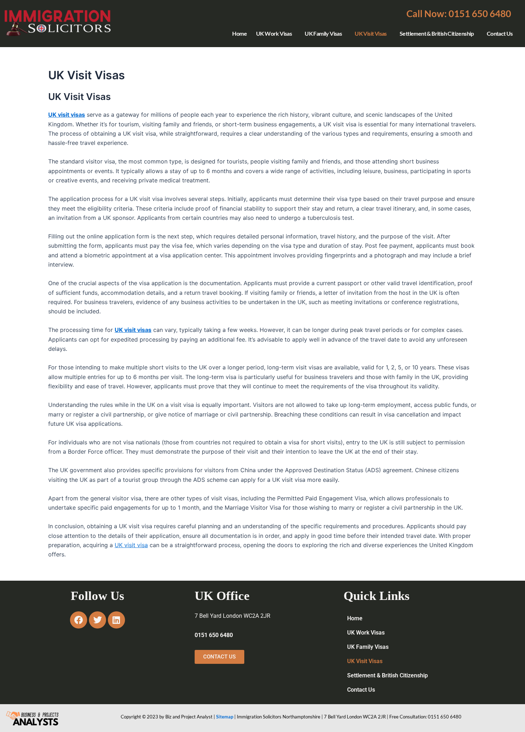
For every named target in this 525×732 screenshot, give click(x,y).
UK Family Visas (323, 33)
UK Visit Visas (371, 33)
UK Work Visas (274, 33)
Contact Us (500, 33)
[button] (458, 14)
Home (239, 33)
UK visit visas (133, 329)
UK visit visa (131, 545)
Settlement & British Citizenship (437, 33)
